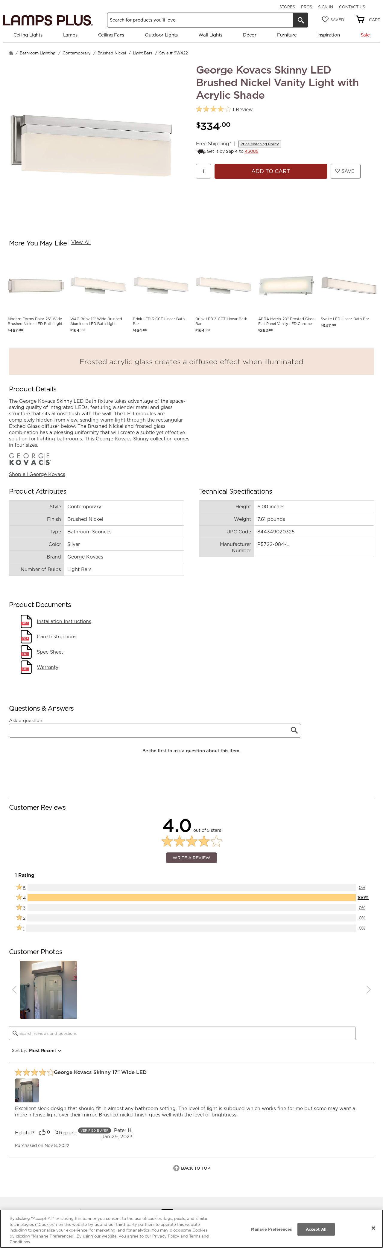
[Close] (373, 1228)
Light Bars (142, 53)
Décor (249, 35)
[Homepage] (11, 53)
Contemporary (77, 53)
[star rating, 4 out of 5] (213, 109)
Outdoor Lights (161, 35)
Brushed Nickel (112, 53)
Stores (287, 7)
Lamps (70, 35)
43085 (252, 151)
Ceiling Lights (27, 35)
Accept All (316, 1229)
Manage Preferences (271, 1229)
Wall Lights (210, 35)
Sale (365, 35)
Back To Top (195, 1168)
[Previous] (14, 990)
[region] (191, 1229)
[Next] (368, 990)
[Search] (300, 20)
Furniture (287, 35)
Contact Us (352, 7)
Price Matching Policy (260, 144)
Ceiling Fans (111, 35)
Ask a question (25, 721)
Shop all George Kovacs (37, 474)
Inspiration (328, 35)
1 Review (242, 109)
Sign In (325, 7)
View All (81, 242)
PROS (306, 7)
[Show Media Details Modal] (27, 1090)
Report (67, 1132)
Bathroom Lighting (38, 53)
